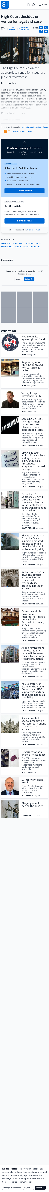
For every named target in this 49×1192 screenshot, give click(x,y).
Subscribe (29, 279)
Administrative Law (11, 246)
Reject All (28, 1187)
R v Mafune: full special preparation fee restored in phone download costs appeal (34, 723)
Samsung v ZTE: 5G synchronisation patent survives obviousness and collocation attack (32, 424)
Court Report (12, 29)
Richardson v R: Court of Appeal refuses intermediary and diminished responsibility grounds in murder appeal (34, 580)
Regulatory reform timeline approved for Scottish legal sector (32, 366)
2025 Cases (18, 243)
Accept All (40, 1187)
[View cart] (28, 4)
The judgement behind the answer (32, 804)
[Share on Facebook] (41, 31)
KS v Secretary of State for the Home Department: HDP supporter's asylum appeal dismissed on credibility (33, 690)
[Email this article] (46, 31)
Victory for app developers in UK (31, 394)
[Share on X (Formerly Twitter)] (46, 27)
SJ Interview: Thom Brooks (33, 781)
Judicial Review (33, 243)
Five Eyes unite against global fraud (33, 338)
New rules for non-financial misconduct (33, 753)
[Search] (33, 4)
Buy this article (24, 220)
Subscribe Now (24, 190)
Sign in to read (33, 230)
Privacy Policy (25, 1181)
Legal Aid (5, 243)
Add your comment (25, 29)
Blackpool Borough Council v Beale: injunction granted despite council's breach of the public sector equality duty (33, 542)
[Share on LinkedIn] (41, 27)
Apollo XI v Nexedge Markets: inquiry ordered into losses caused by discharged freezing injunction (34, 653)
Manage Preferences (12, 1187)
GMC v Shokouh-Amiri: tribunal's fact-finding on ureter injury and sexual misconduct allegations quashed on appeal (33, 461)
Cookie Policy (8, 1181)
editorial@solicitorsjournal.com (35, 127)
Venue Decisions (31, 246)
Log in (18, 279)
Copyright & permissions (22, 131)
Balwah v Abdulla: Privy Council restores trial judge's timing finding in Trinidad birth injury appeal (33, 618)
